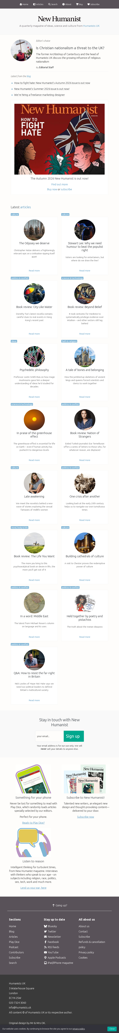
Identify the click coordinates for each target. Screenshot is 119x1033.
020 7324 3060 (17, 1002)
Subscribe (95, 4)
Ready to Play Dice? (33, 822)
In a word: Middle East (34, 616)
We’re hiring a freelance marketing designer (39, 94)
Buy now (52, 189)
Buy (81, 4)
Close (112, 1029)
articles (25, 207)
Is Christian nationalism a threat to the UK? (70, 48)
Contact (83, 931)
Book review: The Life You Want (34, 556)
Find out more (59, 184)
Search (54, 4)
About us (84, 926)
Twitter (51, 931)
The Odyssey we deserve (34, 243)
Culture (14, 214)
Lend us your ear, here (33, 887)
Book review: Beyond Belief (85, 307)
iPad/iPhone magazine (60, 962)
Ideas (14, 341)
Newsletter (54, 936)
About (68, 4)
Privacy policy (86, 952)
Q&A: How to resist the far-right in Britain (34, 674)
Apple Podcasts (56, 957)
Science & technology (72, 278)
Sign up (73, 736)
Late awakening (34, 496)
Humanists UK (91, 25)
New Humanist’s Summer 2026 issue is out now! (42, 88)
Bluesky (52, 926)
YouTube (52, 952)
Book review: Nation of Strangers (84, 434)
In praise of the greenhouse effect (34, 434)
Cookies (83, 957)
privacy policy (79, 1029)
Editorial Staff (46, 67)
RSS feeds (53, 947)
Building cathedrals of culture (85, 556)
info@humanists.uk (20, 1007)
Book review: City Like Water (34, 307)
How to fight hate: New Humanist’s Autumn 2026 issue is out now (52, 82)
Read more (34, 270)
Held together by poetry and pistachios (85, 618)
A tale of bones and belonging (85, 370)
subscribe (66, 189)
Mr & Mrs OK (37, 1023)
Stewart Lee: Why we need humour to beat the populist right (85, 247)
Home (25, 4)
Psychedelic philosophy (34, 370)
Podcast (13, 947)
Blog (11, 931)
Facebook (53, 941)
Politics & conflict (19, 278)
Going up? (61, 905)
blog (29, 76)
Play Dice (14, 941)
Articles (39, 4)
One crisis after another (85, 496)
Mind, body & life (19, 527)
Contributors (16, 952)
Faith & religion (69, 341)
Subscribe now (85, 816)
